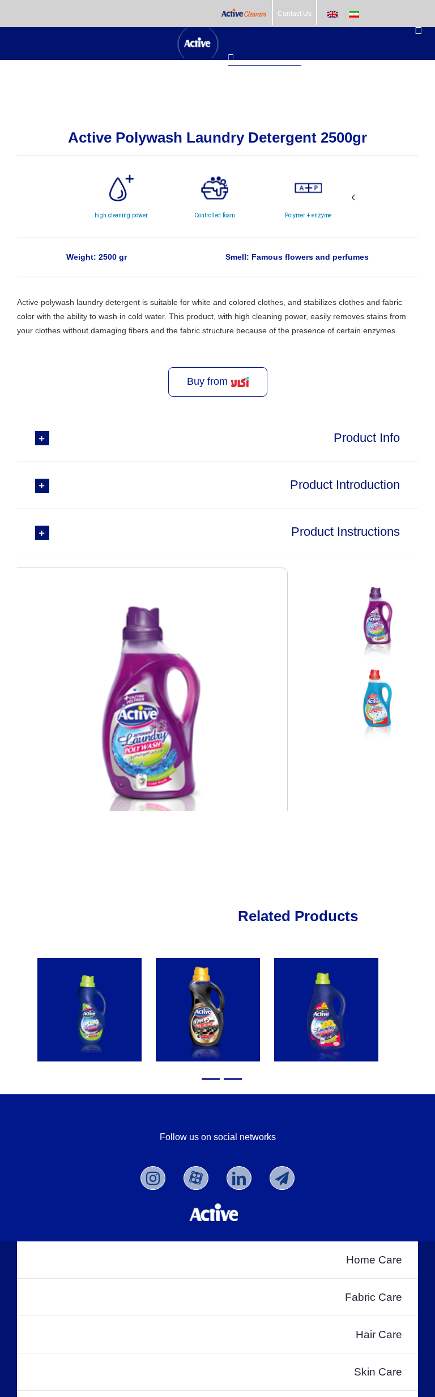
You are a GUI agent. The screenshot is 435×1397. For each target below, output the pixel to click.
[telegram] (282, 1178)
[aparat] (196, 1178)
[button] (217, 438)
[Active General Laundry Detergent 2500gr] (326, 1009)
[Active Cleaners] (243, 14)
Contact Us (295, 14)
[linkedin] (239, 1178)
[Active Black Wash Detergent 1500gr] (207, 1009)
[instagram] (152, 1178)
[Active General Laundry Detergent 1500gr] (89, 1009)
